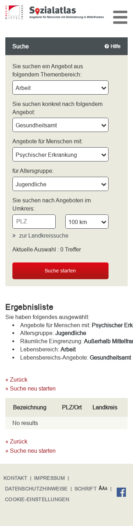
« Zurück (16, 379)
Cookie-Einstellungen (37, 499)
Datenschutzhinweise (36, 489)
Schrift (85, 489)
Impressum (49, 478)
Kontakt (15, 478)
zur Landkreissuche (43, 235)
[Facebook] (123, 493)
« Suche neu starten (30, 388)
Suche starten (60, 270)
